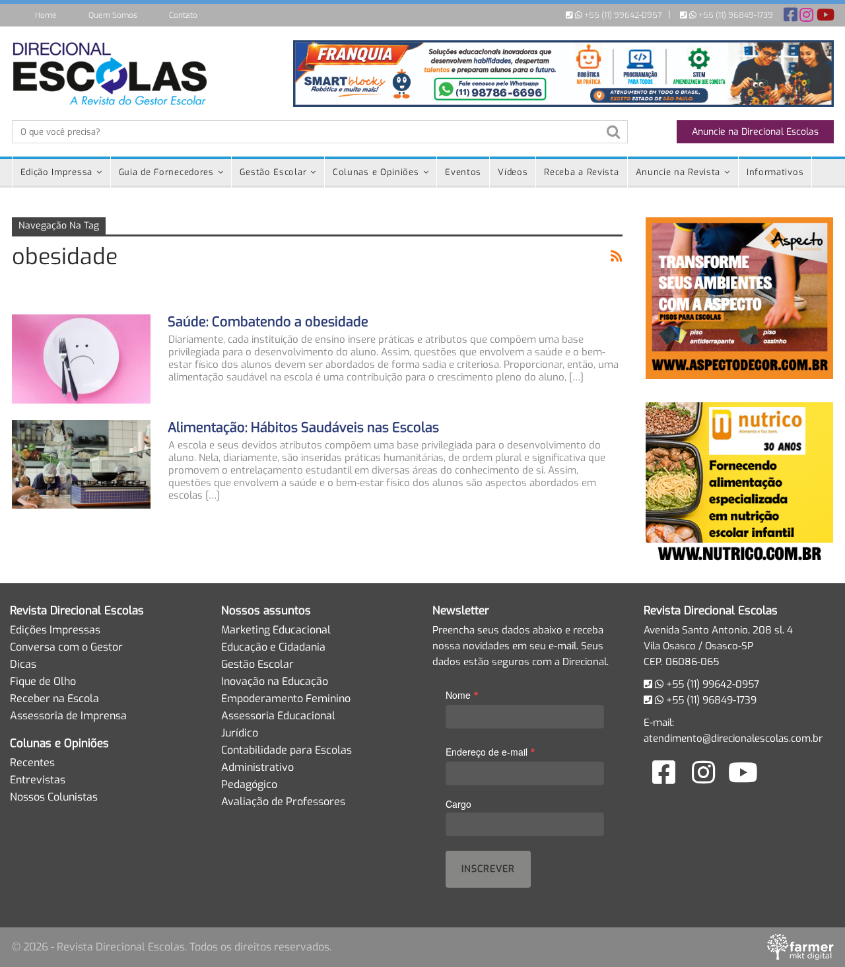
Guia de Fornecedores (166, 172)
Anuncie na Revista (678, 172)
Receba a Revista (581, 172)
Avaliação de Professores (283, 801)
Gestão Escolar (273, 172)
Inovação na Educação (274, 681)
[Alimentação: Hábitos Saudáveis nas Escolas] (81, 464)
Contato (183, 15)
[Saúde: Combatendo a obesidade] (81, 358)
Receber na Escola (54, 698)
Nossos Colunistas (54, 797)
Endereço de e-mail (490, 751)
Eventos (463, 172)
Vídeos (512, 172)
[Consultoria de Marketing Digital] (800, 947)
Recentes (32, 763)
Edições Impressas (55, 630)
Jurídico (239, 733)
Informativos (775, 172)
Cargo (458, 803)
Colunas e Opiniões (376, 172)
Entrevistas (37, 780)
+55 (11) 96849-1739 (734, 15)
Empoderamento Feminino (286, 698)
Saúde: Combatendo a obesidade (268, 322)
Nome (462, 694)
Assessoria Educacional (278, 716)
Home (46, 15)
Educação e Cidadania (273, 647)
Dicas (23, 664)
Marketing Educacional (276, 630)
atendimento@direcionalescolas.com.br (733, 738)
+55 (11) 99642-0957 (621, 15)
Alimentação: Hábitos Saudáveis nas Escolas (303, 428)
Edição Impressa (56, 172)
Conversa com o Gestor (66, 647)
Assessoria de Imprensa (68, 716)
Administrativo (257, 767)
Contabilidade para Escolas (286, 750)
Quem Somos (112, 15)
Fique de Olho (43, 681)
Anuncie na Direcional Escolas (755, 131)
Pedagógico (249, 784)
